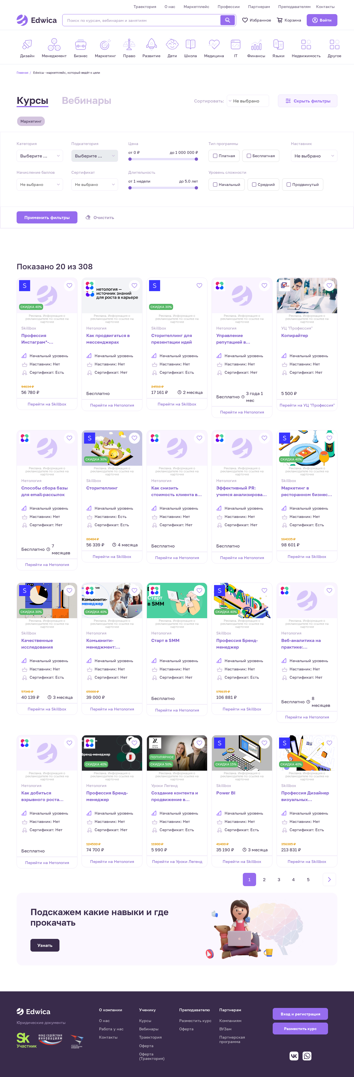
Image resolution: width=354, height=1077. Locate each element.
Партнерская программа (232, 1039)
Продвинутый (305, 184)
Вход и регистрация (300, 1014)
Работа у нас (111, 1029)
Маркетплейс (196, 6)
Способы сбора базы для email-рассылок (44, 491)
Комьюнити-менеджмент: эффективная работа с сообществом (111, 644)
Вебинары (86, 100)
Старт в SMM (165, 640)
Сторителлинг (102, 488)
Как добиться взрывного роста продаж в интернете (43, 796)
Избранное (260, 20)
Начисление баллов (36, 172)
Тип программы (223, 143)
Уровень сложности (227, 172)
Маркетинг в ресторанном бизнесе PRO (305, 491)
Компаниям (230, 1020)
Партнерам (259, 6)
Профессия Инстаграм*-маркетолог (35, 339)
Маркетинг (30, 121)
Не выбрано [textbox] (246, 101)
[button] (307, 100)
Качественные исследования (37, 644)
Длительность (141, 172)
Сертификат (83, 172)
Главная (22, 72)
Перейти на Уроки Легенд (177, 861)
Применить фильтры (47, 217)
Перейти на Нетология (112, 405)
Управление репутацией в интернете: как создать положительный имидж (234, 339)
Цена (133, 143)
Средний (266, 184)
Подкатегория (84, 143)
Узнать (45, 945)
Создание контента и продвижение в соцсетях (174, 796)
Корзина (293, 20)
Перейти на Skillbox (47, 404)
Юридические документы (41, 1023)
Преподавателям (294, 6)
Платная (227, 155)
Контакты (325, 6)
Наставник (301, 143)
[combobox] (248, 101)
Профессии (229, 6)
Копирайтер (294, 335)
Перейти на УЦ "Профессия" (307, 405)
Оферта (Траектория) (152, 1056)
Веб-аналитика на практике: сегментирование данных (301, 644)
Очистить (103, 217)
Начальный (229, 184)
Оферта (146, 1046)
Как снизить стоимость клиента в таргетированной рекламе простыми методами (174, 491)
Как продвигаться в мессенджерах (108, 339)
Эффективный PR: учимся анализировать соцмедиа (241, 491)
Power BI (225, 793)
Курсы (32, 100)
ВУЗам (225, 1029)
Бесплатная (264, 155)
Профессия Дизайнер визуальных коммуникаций (305, 796)
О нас (170, 6)
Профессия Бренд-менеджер (237, 644)
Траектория (145, 6)
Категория (27, 143)
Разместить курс (195, 1020)
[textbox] (36, 156)
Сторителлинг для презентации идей (171, 339)
